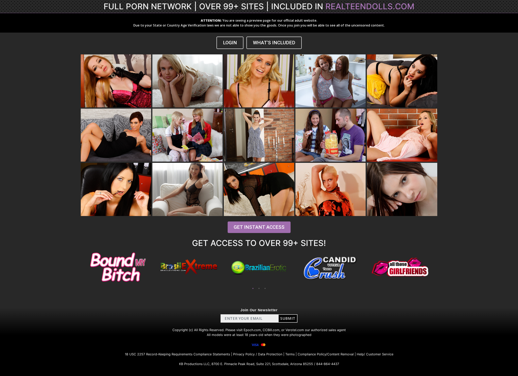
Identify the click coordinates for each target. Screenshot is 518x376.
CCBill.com (271, 330)
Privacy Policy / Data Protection (257, 354)
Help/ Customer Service (375, 354)
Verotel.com (295, 330)
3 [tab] (265, 288)
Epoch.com (252, 330)
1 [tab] (253, 288)
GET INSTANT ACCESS (259, 227)
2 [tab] (259, 288)
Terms (290, 354)
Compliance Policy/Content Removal (326, 354)
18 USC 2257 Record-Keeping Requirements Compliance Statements (177, 354)
